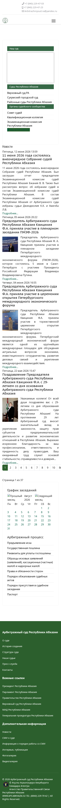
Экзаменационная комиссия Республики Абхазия (24, 123)
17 (8, 520)
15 (42, 516)
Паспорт (12, 594)
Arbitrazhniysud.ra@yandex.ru (41, 11)
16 (49, 516)
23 (49, 520)
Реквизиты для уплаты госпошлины (29, 553)
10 (53, 467)
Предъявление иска (19, 543)
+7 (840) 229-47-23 (33, 7)
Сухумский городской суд (22, 97)
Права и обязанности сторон (25, 571)
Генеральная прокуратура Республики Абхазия (27, 715)
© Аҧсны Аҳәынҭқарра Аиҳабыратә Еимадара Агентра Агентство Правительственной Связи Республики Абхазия (26, 789)
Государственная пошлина (23, 548)
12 (22, 516)
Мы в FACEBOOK (19, 129)
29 (42, 524)
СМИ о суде (8, 737)
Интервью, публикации (15, 749)
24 (8, 524)
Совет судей (14, 112)
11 (16, 516)
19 (22, 520)
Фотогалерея (9, 755)
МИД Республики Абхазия (16, 709)
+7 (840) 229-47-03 (34, 3)
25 (16, 524)
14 (35, 516)
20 (29, 520)
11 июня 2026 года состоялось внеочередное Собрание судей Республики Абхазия (27, 159)
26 (22, 524)
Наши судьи (8, 658)
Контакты (7, 669)
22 (42, 520)
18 (16, 520)
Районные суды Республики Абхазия (29, 102)
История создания (12, 646)
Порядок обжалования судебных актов (27, 578)
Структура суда (10, 652)
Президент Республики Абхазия (19, 686)
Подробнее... (10, 213)
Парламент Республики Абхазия (19, 692)
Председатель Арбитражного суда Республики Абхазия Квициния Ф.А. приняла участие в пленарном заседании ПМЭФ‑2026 (30, 226)
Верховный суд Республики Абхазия (21, 703)
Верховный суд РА (18, 93)
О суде (5, 640)
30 (49, 524)
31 (8, 528)
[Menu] (53, 21)
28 (35, 524)
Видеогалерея (10, 761)
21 (35, 520)
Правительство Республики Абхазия (21, 697)
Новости (6, 731)
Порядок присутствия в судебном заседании (27, 587)
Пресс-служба (9, 663)
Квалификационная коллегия (25, 117)
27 (29, 524)
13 (29, 516)
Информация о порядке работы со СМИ (23, 743)
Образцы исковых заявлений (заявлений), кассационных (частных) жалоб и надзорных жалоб (30, 562)
